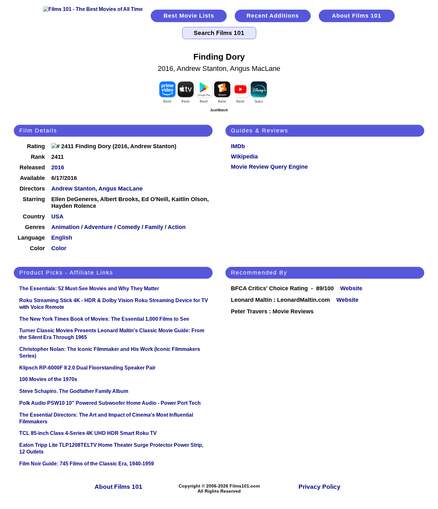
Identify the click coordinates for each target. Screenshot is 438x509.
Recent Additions (273, 16)
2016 (57, 167)
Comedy (128, 227)
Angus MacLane (120, 188)
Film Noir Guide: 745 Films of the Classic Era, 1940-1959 (86, 463)
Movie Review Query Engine (269, 167)
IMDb (238, 146)
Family (154, 227)
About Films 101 (356, 16)
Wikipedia (244, 156)
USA (57, 216)
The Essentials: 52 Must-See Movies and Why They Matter (89, 288)
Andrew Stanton (73, 188)
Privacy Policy (320, 486)
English (61, 237)
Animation (65, 227)
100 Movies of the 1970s (48, 379)
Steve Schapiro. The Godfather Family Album (73, 391)
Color (58, 248)
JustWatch (219, 110)
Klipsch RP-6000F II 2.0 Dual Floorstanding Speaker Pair (87, 367)
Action (177, 227)
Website (351, 288)
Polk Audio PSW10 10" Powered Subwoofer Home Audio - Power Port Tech (110, 403)
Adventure (98, 227)
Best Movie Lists (189, 16)
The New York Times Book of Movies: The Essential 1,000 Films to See (104, 319)
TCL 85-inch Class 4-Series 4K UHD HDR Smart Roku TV (88, 433)
